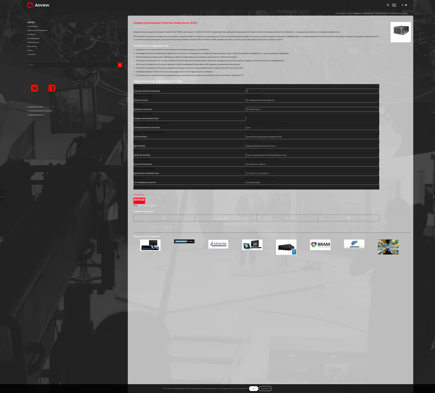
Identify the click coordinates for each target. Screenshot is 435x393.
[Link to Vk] (406, 5)
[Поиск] (388, 5)
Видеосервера (140, 27)
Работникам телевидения (37, 30)
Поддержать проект (35, 107)
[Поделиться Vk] (348, 218)
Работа (30, 50)
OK (254, 388)
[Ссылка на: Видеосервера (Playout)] (388, 247)
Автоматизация (33, 38)
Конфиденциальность (35, 115)
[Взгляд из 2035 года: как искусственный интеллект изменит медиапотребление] (433, 196)
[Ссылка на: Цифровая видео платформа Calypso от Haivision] (252, 245)
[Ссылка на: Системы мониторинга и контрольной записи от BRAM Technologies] (320, 245)
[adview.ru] (38, 5)
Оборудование (33, 42)
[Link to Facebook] (402, 5)
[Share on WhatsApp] (287, 218)
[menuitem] (388, 5)
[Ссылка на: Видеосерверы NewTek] (150, 245)
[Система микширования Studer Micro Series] (2, 196)
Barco (140, 205)
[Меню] (393, 5)
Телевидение (32, 26)
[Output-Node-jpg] (401, 32)
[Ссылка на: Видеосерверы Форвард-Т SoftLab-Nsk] (218, 244)
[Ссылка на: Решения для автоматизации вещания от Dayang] (354, 244)
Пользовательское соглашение (39, 111)
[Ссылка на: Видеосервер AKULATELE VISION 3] (184, 241)
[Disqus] (272, 293)
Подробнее (138, 195)
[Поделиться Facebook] (164, 218)
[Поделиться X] (225, 218)
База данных (32, 46)
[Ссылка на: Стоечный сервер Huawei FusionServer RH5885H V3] (286, 247)
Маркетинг (31, 34)
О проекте (31, 54)
